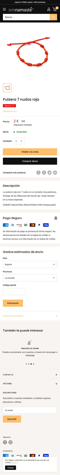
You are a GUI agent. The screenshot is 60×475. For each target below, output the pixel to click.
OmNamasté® (10, 111)
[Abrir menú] (4, 9)
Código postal (9, 285)
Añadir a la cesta (30, 151)
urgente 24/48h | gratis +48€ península (30, 2)
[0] (55, 9)
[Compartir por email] (55, 173)
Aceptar (10, 468)
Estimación (13, 303)
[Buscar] (53, 17)
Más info (14, 462)
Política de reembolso (13, 316)
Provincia (7, 271)
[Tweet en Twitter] (49, 173)
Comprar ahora (30, 161)
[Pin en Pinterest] (44, 173)
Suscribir (12, 419)
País (5, 258)
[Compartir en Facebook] (38, 173)
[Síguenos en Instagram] (10, 442)
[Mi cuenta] (48, 9)
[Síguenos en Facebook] (5, 442)
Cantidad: (7, 141)
